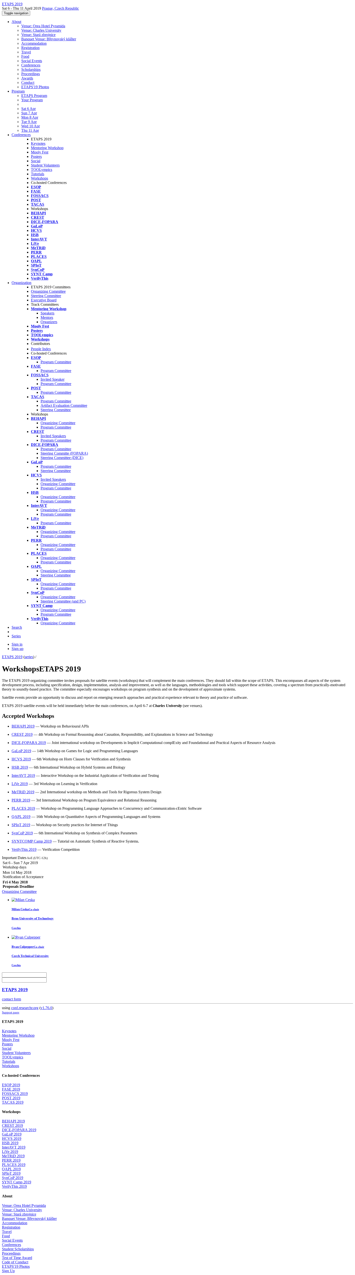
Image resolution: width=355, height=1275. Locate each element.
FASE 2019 (11, 1089)
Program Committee (56, 362)
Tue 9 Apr (29, 122)
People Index (41, 349)
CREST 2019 (22, 734)
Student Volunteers (45, 165)
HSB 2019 (20, 767)
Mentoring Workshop (47, 148)
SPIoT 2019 (21, 825)
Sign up (17, 649)
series (29, 657)
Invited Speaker (52, 379)
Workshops (39, 178)
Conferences (30, 65)
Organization (21, 283)
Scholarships (31, 69)
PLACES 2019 (23, 808)
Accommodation (34, 43)
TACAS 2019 (12, 1102)
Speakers (47, 313)
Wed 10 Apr (30, 126)
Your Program (32, 100)
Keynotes (38, 143)
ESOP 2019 (11, 1085)
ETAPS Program (34, 96)
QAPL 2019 (21, 817)
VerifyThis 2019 (24, 849)
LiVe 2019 (20, 784)
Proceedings (30, 74)
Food (25, 56)
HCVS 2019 (21, 759)
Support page (10, 1012)
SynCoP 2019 (22, 833)
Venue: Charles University (41, 30)
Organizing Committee (48, 291)
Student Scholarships (18, 1249)
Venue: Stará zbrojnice (38, 35)
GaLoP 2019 (21, 751)
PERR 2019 (21, 800)
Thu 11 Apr (30, 130)
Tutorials (37, 174)
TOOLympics (41, 170)
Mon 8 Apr (29, 117)
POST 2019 (11, 1098)
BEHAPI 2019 (23, 726)
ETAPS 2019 (12, 657)
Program (18, 91)
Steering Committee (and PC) (63, 601)
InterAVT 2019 (23, 775)
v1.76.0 (46, 1008)
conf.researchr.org (24, 1008)
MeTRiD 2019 (23, 792)
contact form (11, 999)
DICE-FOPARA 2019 (29, 743)
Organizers (49, 322)
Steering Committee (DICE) (62, 458)
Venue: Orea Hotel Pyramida (43, 26)
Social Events (31, 61)
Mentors (47, 317)
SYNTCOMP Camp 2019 (32, 841)
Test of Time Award (17, 1258)
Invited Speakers (53, 436)
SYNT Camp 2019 (16, 1182)
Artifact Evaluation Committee (64, 405)
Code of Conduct (15, 1262)
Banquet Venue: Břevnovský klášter (48, 39)
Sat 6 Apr (28, 109)
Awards (27, 78)
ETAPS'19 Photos (35, 87)
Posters (36, 156)
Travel (26, 52)
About (16, 22)
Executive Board (44, 300)
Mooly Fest (39, 152)
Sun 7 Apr (29, 113)
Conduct (27, 82)
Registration (30, 48)
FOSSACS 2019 (15, 1094)
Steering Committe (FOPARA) (64, 453)
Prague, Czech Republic (60, 8)
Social (35, 161)
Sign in (17, 644)
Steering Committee (46, 296)
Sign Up (8, 1271)
